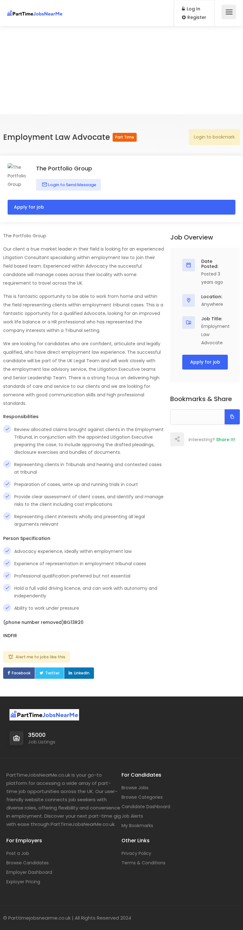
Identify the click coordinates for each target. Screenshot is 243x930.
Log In (192, 9)
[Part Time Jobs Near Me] (34, 9)
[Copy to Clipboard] (232, 416)
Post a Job (17, 853)
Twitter (52, 673)
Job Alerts (132, 816)
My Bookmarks (137, 825)
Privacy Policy (136, 853)
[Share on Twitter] (205, 439)
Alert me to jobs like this (40, 657)
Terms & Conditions (143, 863)
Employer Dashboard (29, 872)
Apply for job (29, 207)
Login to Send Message (71, 185)
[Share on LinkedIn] (219, 439)
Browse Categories (142, 797)
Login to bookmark (214, 137)
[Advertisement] (121, 70)
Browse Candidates (27, 863)
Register (196, 17)
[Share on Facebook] (191, 439)
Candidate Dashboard (146, 806)
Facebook (21, 673)
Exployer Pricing (23, 882)
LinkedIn (82, 673)
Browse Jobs (135, 788)
